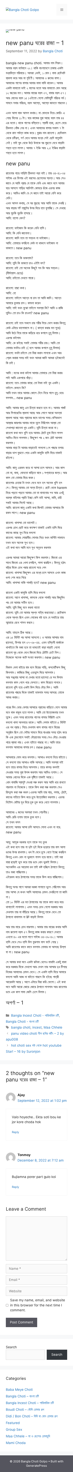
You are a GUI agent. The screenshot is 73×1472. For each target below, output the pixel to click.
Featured (13, 1423)
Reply (15, 1132)
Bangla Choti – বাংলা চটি (22, 1396)
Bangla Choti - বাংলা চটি (22, 1021)
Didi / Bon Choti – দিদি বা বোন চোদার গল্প (31, 1416)
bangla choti (20, 1027)
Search (11, 1347)
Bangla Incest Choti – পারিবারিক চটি (30, 1403)
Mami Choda (16, 1443)
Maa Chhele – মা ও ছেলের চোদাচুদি (28, 1436)
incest (37, 1027)
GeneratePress (36, 1465)
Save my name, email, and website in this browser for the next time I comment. (37, 1305)
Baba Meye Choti (19, 1390)
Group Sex (14, 1429)
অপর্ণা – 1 (15, 1002)
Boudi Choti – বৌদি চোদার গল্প (25, 1410)
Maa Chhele (53, 1027)
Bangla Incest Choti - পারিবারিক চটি (35, 1015)
